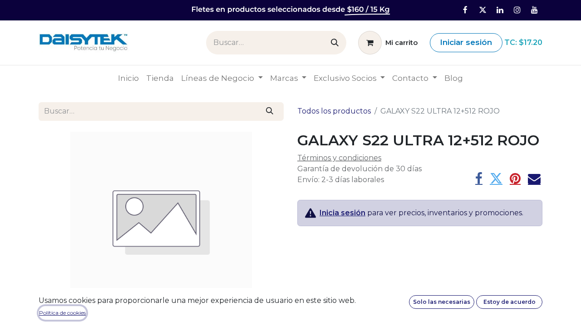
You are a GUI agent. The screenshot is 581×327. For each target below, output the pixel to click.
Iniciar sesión (466, 42)
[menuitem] (128, 78)
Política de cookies (62, 312)
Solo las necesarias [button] (441, 301)
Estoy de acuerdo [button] (509, 301)
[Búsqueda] (334, 42)
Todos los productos (334, 111)
